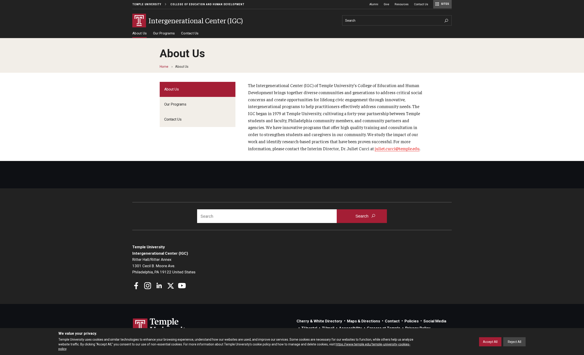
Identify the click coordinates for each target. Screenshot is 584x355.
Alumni (373, 4)
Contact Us (421, 4)
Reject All (514, 342)
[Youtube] (182, 286)
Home (164, 66)
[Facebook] (136, 286)
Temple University (146, 4)
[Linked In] (159, 286)
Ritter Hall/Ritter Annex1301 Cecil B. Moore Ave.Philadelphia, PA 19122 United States (164, 265)
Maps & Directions (363, 321)
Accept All (490, 342)
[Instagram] (148, 286)
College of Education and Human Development (207, 4)
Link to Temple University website (162, 327)
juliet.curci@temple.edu (397, 148)
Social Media (434, 321)
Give (386, 4)
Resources (402, 4)
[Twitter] (171, 286)
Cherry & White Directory (319, 321)
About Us (139, 33)
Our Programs (164, 33)
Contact (392, 321)
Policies (411, 321)
